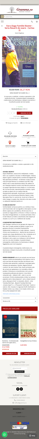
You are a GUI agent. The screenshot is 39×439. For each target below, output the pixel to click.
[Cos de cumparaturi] (37, 21)
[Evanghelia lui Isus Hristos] (28, 326)
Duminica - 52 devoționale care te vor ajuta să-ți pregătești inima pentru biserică (10, 342)
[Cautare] (36, 16)
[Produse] (2, 22)
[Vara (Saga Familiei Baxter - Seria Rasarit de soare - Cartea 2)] (19, 61)
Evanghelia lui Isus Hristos (28, 341)
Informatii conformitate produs (11, 294)
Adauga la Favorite (12, 123)
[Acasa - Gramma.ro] (19, 10)
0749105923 (20, 400)
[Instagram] (21, 389)
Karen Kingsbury (19, 33)
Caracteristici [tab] (6, 298)
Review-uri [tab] (6, 301)
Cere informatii (26, 123)
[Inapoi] (1, 26)
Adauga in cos (25, 113)
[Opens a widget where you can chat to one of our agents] (32, 436)
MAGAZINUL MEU (19, 409)
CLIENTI (19, 413)
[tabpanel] (19, 61)
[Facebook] (17, 389)
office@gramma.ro (20, 403)
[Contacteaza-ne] (32, 21)
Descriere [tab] (5, 156)
